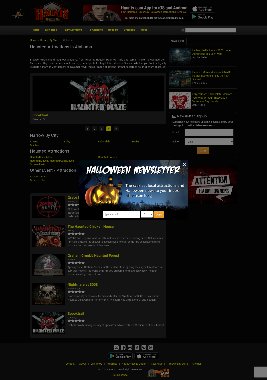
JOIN (159, 214)
